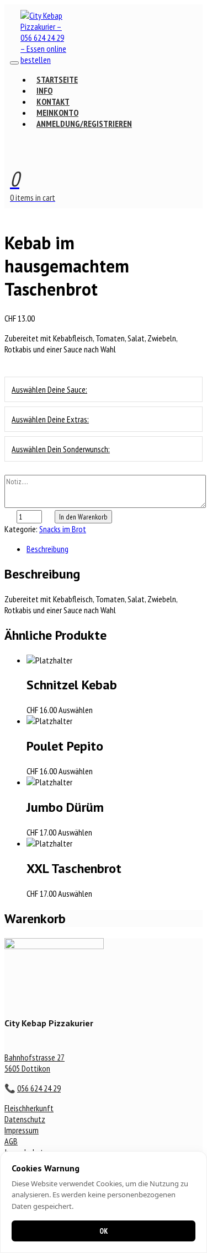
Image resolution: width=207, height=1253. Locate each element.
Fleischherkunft (29, 1107)
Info (44, 90)
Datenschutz (24, 1119)
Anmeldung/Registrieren (84, 123)
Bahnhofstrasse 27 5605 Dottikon (34, 1063)
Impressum (21, 1130)
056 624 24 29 (39, 1088)
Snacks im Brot (62, 528)
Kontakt (53, 101)
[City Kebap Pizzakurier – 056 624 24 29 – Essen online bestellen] (45, 59)
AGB (11, 1141)
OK (103, 1231)
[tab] (114, 548)
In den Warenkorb (83, 517)
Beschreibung (47, 548)
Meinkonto (57, 112)
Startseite (57, 79)
